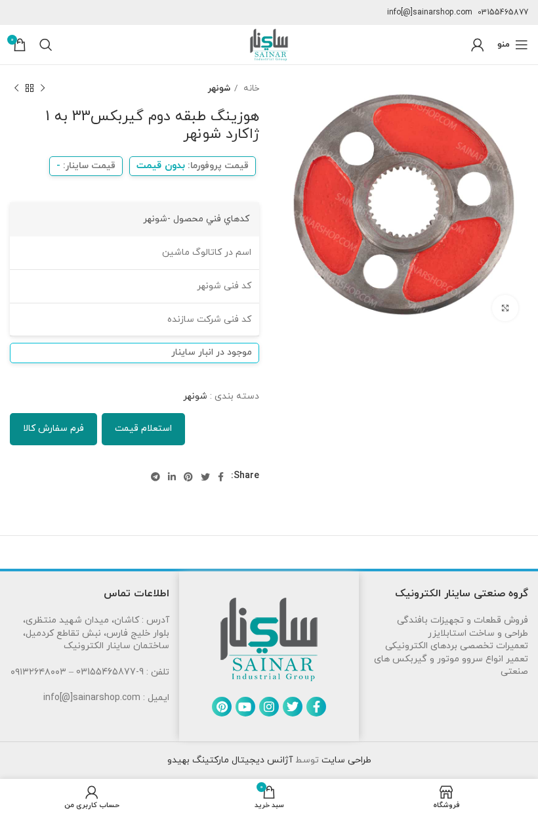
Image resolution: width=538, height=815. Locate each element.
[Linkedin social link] (172, 476)
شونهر (219, 88)
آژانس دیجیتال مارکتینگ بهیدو (230, 760)
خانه (250, 88)
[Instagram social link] (269, 706)
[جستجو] (46, 45)
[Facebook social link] (221, 476)
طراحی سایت (345, 760)
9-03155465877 (110, 672)
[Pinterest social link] (188, 476)
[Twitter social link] (205, 476)
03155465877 (503, 12)
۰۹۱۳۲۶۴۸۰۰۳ (38, 672)
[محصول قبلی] (42, 88)
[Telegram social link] (155, 476)
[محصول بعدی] (16, 88)
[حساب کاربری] (478, 45)
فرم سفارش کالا (53, 428)
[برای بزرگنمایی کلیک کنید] (505, 308)
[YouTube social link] (245, 706)
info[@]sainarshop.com (429, 12)
